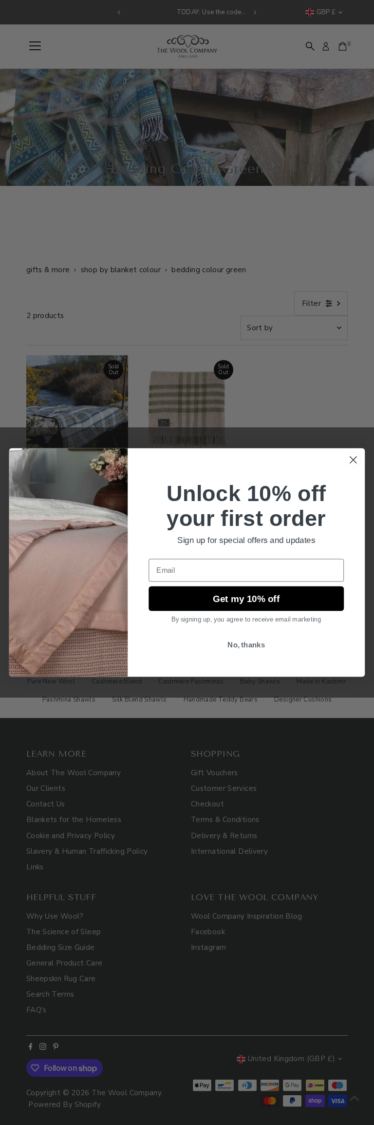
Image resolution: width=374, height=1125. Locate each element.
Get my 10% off (246, 598)
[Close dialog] (353, 460)
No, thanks (246, 645)
